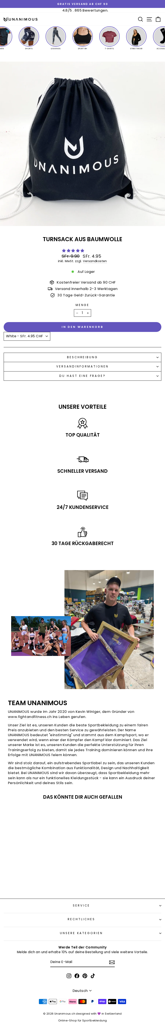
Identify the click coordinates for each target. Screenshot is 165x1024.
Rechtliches (81, 919)
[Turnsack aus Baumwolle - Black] (29, 884)
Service (81, 906)
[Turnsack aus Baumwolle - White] (34, 884)
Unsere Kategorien (81, 933)
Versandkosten (95, 261)
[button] (73, 250)
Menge (83, 305)
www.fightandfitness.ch (30, 716)
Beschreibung (82, 357)
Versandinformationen (82, 366)
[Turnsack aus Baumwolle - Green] (39, 884)
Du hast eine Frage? (82, 376)
